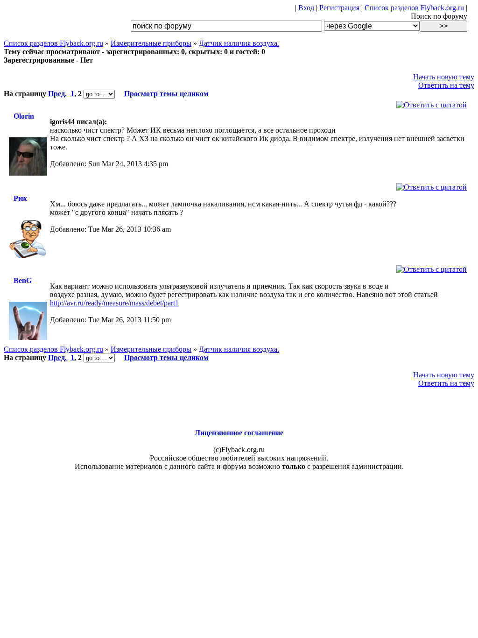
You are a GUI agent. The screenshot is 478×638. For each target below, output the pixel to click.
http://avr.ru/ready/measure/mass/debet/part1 (114, 303)
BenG (23, 280)
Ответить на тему (446, 85)
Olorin (24, 116)
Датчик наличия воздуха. (239, 43)
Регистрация (339, 8)
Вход (306, 8)
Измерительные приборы (151, 43)
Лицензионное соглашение (239, 433)
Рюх (20, 198)
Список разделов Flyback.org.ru (414, 8)
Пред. (57, 94)
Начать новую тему (443, 77)
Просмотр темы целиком (166, 94)
